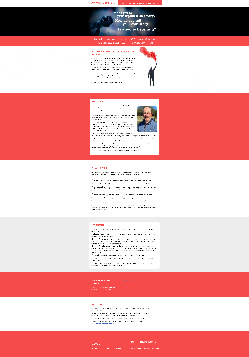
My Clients (140, 3)
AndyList (148, 3)
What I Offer (131, 3)
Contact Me (156, 3)
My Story (123, 3)
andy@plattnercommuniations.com (103, 343)
